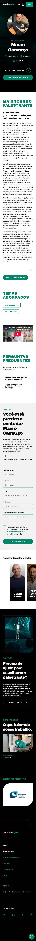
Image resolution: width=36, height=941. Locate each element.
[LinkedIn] (4, 914)
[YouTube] (31, 914)
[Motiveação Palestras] (8, 4)
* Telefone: (6, 502)
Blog (5, 875)
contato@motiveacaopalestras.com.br (18, 892)
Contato (6, 863)
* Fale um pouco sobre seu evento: (14, 512)
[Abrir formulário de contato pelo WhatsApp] (32, 937)
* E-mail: (5, 491)
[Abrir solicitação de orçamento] (23, 4)
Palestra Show (11, 311)
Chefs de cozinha (12, 305)
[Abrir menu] (29, 4)
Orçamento (8, 869)
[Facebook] (22, 914)
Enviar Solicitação (18, 541)
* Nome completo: (8, 470)
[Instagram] (13, 914)
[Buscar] (19, 4)
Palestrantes (8, 851)
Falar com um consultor (18, 702)
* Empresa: (6, 481)
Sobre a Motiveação (11, 857)
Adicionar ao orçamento (18, 77)
